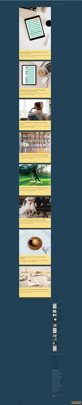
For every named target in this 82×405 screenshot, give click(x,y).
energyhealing (57, 376)
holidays (58, 379)
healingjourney (59, 377)
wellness (53, 391)
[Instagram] (52, 396)
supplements (57, 388)
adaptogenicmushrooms (56, 371)
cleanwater (56, 374)
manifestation (54, 382)
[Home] (39, 3)
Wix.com (36, 404)
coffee (59, 374)
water (61, 389)
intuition (53, 380)
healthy (56, 379)
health (53, 379)
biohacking (59, 373)
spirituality (53, 386)
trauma (58, 389)
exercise (61, 376)
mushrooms (58, 383)
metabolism (54, 383)
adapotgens (56, 370)
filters (53, 377)
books (53, 374)
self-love (56, 385)
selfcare (59, 385)
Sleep (53, 370)
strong (53, 388)
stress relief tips (58, 386)
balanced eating (54, 373)
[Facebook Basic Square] (54, 396)
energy (53, 376)
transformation (54, 389)
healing (56, 377)
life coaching (57, 380)
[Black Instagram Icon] (21, 401)
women (56, 391)
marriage (58, 382)
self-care (53, 385)
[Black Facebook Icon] (19, 401)
